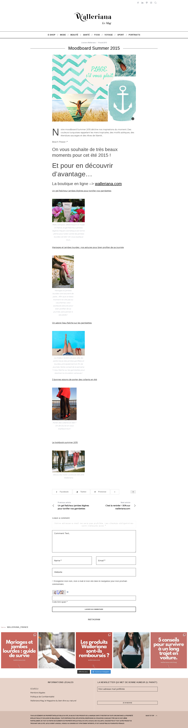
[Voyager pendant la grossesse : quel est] (131, 650)
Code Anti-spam (59, 602)
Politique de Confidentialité (42, 697)
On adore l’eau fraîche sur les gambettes (72, 323)
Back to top (150, 715)
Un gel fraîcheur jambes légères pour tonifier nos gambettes (81, 191)
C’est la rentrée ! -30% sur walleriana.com (118, 505)
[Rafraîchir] (67, 591)
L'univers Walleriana (88, 42)
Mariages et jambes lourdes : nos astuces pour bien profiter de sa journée (88, 247)
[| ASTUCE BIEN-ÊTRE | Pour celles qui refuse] (19, 650)
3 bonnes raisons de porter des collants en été (74, 379)
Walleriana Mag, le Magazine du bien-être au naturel (53, 701)
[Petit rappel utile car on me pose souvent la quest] (94, 650)
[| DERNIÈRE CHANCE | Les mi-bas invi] (57, 650)
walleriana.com (108, 183)
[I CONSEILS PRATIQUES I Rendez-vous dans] (169, 650)
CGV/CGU (34, 689)
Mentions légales (37, 693)
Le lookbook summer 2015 (65, 442)
